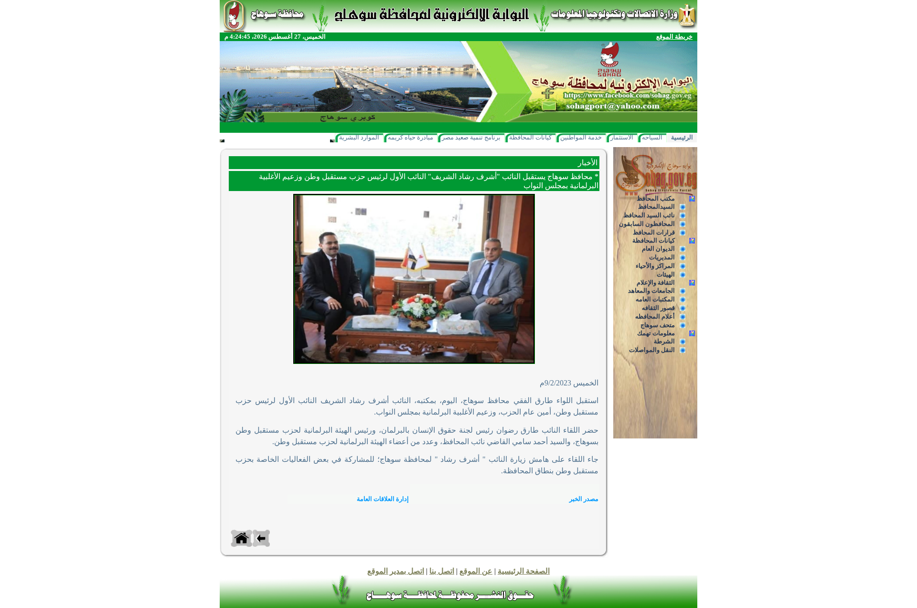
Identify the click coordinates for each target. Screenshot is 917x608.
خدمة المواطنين (581, 137)
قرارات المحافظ (654, 232)
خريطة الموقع (674, 36)
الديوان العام (658, 248)
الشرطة (664, 341)
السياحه (652, 137)
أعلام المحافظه (655, 316)
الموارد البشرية (359, 137)
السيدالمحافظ (656, 206)
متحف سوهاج (657, 325)
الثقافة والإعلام (656, 282)
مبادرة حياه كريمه (410, 137)
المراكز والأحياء (655, 265)
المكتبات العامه (655, 299)
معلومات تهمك (656, 333)
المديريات (662, 257)
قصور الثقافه (658, 307)
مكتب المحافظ (656, 198)
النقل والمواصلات (652, 349)
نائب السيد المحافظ (649, 215)
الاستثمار (621, 137)
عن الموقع (475, 571)
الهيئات (666, 274)
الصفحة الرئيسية (524, 571)
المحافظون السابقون (647, 223)
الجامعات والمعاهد (651, 290)
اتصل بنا (441, 571)
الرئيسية (682, 137)
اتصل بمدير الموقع (395, 571)
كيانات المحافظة (530, 137)
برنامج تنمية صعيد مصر (471, 137)
